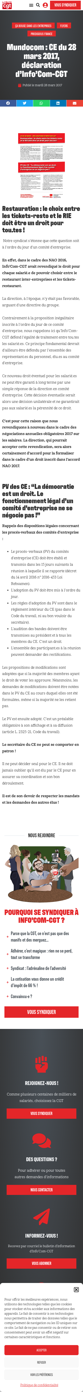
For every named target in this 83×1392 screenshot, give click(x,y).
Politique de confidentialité (39, 1385)
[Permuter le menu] (31, 5)
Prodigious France (41, 33)
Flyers (64, 25)
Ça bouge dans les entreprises (33, 25)
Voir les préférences (41, 1375)
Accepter (41, 1350)
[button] (76, 1289)
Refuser (41, 1362)
